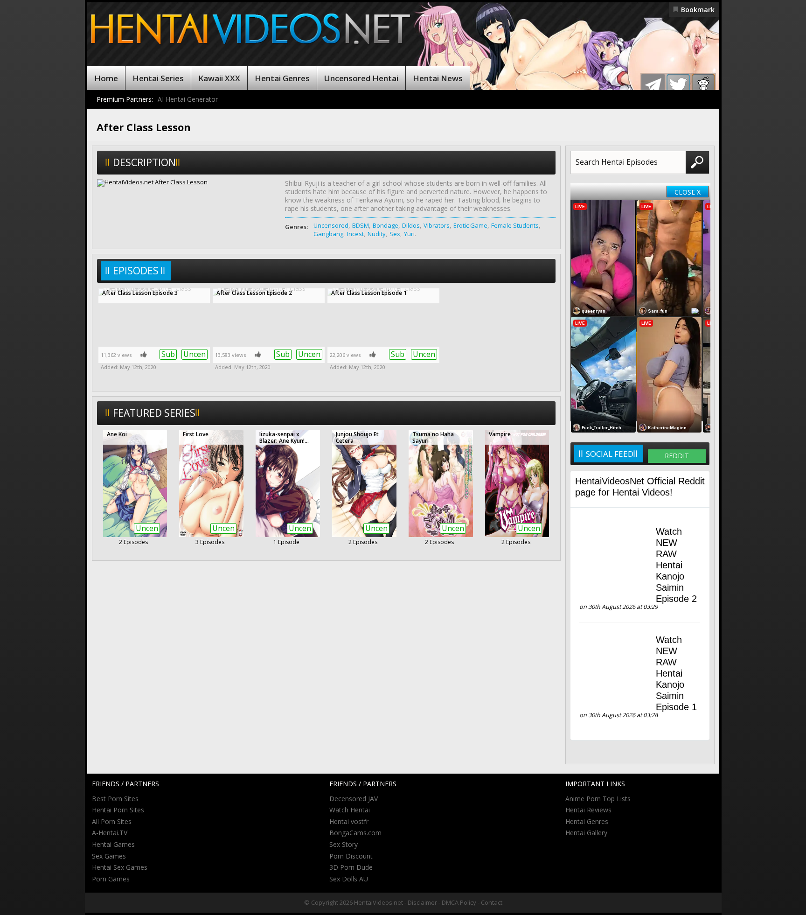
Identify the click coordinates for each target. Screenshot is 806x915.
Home (106, 78)
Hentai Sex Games (119, 867)
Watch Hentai (349, 809)
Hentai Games (113, 844)
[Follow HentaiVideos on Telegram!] (653, 85)
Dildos (411, 225)
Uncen (194, 354)
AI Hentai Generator (188, 99)
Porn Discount (351, 856)
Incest (355, 234)
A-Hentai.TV (109, 832)
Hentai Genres (282, 78)
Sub (168, 354)
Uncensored (330, 225)
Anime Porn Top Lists (598, 798)
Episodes (136, 270)
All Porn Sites (112, 821)
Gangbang (328, 234)
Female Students (515, 225)
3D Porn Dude (351, 867)
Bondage (385, 225)
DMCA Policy (459, 902)
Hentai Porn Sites (118, 809)
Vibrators (437, 225)
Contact (491, 902)
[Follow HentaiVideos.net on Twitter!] (678, 85)
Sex (394, 234)
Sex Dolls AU (348, 878)
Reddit (677, 455)
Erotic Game (470, 225)
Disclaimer (422, 902)
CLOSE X (687, 192)
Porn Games (111, 878)
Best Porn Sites (115, 798)
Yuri (409, 234)
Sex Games (109, 856)
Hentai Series (158, 78)
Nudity (377, 234)
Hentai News (438, 78)
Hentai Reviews (588, 809)
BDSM (360, 225)
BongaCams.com (355, 832)
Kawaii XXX (219, 78)
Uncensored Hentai (361, 78)
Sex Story (343, 844)
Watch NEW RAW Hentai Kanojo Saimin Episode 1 (676, 673)
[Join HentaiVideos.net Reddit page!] (703, 85)
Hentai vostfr (348, 821)
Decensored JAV (353, 798)
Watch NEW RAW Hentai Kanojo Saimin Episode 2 (676, 565)
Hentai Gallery (586, 832)
